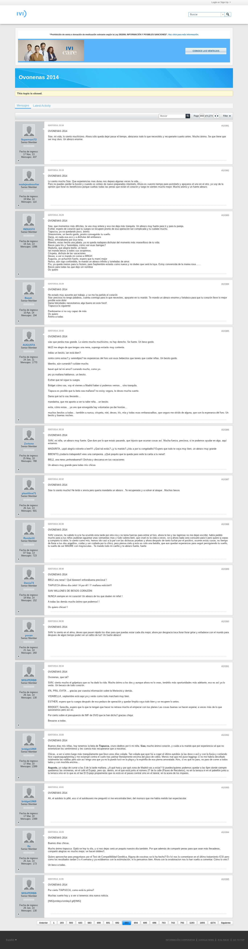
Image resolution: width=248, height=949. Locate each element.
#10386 (225, 430)
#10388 (225, 524)
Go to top (238, 940)
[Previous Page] (215, 116)
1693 (202, 923)
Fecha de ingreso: (28, 151)
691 (108, 923)
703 (164, 923)
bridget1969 (29, 748)
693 (127, 923)
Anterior (43, 923)
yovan (29, 635)
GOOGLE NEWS (206, 940)
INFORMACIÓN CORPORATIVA (180, 940)
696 (154, 923)
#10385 (225, 331)
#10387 (225, 479)
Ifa (29, 846)
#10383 (225, 215)
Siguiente (226, 923)
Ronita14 (28, 538)
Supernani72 (29, 139)
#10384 (225, 284)
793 (182, 923)
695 (145, 923)
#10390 (225, 621)
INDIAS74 (29, 229)
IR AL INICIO (223, 940)
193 (62, 923)
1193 (192, 923)
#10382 (225, 170)
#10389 (225, 569)
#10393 (225, 787)
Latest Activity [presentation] (42, 105)
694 (136, 923)
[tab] (23, 106)
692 (117, 923)
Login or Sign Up (220, 2)
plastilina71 (29, 493)
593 (71, 923)
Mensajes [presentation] (23, 105)
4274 (213, 923)
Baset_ (29, 297)
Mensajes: (26, 157)
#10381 (225, 125)
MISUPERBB (28, 680)
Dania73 (29, 582)
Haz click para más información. (183, 34)
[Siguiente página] (217, 116)
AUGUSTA (29, 344)
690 (99, 923)
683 (90, 923)
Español (10, 940)
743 (173, 923)
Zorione (29, 443)
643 (80, 923)
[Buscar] (228, 14)
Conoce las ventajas (206, 51)
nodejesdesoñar (29, 184)
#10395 (225, 879)
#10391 (225, 666)
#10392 (225, 735)
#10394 (225, 832)
